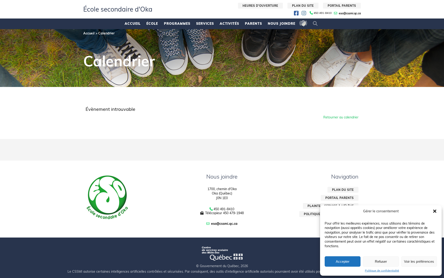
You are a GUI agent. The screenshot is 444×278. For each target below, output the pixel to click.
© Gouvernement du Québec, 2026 (222, 266)
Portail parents (342, 5)
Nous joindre (281, 24)
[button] (434, 211)
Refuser (381, 261)
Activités (229, 24)
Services (205, 24)
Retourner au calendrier (340, 117)
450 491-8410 (323, 13)
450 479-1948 (233, 213)
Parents (253, 24)
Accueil (133, 24)
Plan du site (303, 5)
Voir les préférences (419, 261)
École (152, 24)
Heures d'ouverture (260, 5)
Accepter (342, 261)
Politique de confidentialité (382, 270)
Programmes (177, 24)
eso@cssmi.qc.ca (350, 13)
